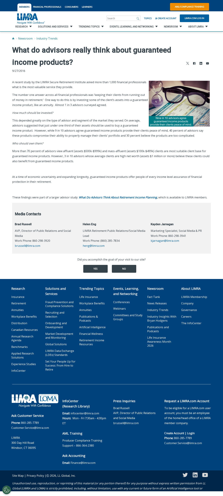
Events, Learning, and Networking (126, 291)
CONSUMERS (71, 6)
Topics (148, 18)
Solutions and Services (55, 291)
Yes (95, 268)
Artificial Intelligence (92, 327)
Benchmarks (19, 347)
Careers (186, 316)
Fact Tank (153, 297)
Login (191, 433)
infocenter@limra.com (85, 413)
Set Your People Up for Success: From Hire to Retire (60, 365)
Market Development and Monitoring (59, 336)
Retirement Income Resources (91, 342)
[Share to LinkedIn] (201, 64)
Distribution (19, 323)
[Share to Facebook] (194, 64)
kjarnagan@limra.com (165, 241)
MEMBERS (24, 6)
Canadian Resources (24, 330)
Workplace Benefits (24, 316)
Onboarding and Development (56, 325)
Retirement (18, 303)
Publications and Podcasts (158, 329)
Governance (189, 310)
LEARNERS (87, 6)
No (124, 268)
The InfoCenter (191, 323)
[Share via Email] (207, 64)
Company (187, 303)
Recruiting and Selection (54, 314)
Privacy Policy (35, 476)
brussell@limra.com (27, 246)
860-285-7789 (30, 423)
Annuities (17, 310)
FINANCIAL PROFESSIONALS (47, 6)
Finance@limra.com (83, 463)
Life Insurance (88, 297)
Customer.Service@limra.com (30, 428)
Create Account (166, 18)
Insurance (17, 297)
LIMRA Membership (194, 297)
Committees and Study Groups (128, 317)
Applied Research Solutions (22, 355)
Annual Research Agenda (22, 338)
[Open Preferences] (6, 490)
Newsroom (25, 38)
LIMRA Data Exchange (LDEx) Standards (59, 353)
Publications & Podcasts (88, 318)
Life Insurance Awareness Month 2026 (159, 342)
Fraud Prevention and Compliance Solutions (59, 304)
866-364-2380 (85, 445)
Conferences (121, 302)
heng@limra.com (94, 246)
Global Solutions (56, 344)
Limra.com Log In (194, 18)
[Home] (13, 38)
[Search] (138, 18)
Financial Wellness (91, 334)
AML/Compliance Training (189, 6)
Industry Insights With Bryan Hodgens (161, 318)
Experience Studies (23, 364)
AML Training (72, 433)
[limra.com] (30, 18)
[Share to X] (187, 64)
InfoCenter (18, 371)
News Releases (157, 303)
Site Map (18, 476)
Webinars (119, 308)
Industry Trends (46, 38)
